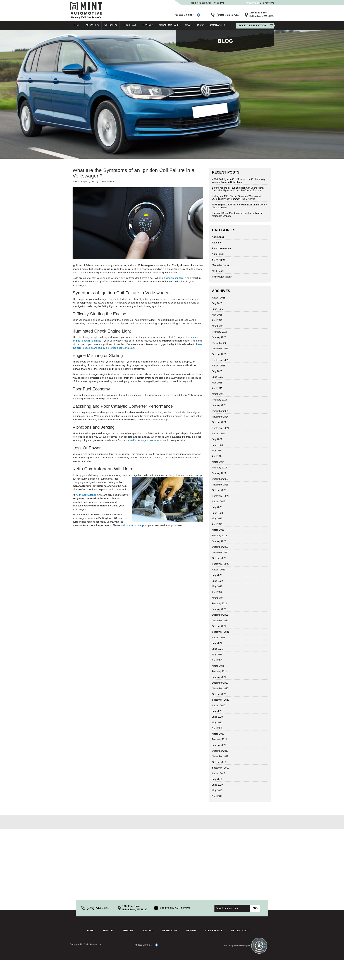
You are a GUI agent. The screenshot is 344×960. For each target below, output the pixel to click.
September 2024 (220, 428)
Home (76, 25)
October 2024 (219, 422)
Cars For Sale (169, 25)
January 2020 (219, 745)
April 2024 (217, 456)
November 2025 (220, 348)
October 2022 (219, 558)
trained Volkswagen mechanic (143, 440)
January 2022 (219, 609)
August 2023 (218, 501)
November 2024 (220, 416)
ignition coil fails (174, 277)
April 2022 (217, 592)
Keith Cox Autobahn (87, 494)
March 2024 (218, 462)
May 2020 (217, 722)
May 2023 (217, 518)
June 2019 (217, 784)
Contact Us (218, 25)
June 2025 (217, 377)
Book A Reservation (252, 25)
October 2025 (219, 354)
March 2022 (218, 598)
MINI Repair (218, 271)
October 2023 (219, 490)
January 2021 (219, 677)
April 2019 (217, 796)
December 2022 (220, 547)
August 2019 (218, 773)
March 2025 (218, 394)
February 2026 (219, 331)
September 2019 (220, 767)
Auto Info (216, 242)
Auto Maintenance (221, 248)
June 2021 (217, 649)
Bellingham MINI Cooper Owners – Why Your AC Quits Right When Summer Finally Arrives (237, 197)
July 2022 (217, 575)
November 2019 (220, 756)
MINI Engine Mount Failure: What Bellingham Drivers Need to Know (239, 206)
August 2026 (218, 297)
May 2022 (217, 586)
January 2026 (219, 337)
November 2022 (220, 552)
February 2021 (219, 671)
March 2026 (218, 326)
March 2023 (218, 529)
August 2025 (218, 365)
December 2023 (220, 479)
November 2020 (220, 688)
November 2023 (220, 484)
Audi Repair (218, 237)
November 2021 (220, 620)
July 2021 (217, 643)
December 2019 (220, 751)
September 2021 (220, 631)
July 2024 (217, 439)
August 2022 (218, 569)
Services (92, 25)
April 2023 (217, 524)
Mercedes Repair (221, 265)
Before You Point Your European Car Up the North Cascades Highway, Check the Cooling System (238, 189)
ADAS (188, 25)
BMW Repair (218, 259)
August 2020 (218, 705)
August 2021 (218, 637)
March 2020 (218, 734)
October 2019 (219, 762)
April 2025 (217, 388)
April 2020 (217, 728)
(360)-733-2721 (227, 14)
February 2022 (219, 603)
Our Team (129, 25)
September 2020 (220, 699)
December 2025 (220, 343)
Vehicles (110, 25)
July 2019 (217, 779)
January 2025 (219, 405)
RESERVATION (169, 930)
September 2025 (220, 360)
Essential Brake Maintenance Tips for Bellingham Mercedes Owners (237, 214)
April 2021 (217, 660)
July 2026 (217, 303)
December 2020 (220, 682)
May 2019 (217, 790)
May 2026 (217, 314)
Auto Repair (218, 254)
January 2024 (219, 473)
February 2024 (219, 467)
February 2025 (219, 399)
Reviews (147, 25)
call (123, 525)
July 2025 (217, 371)
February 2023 (219, 535)
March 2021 (218, 666)
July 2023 (217, 507)
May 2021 (217, 654)
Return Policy (240, 930)
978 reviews (266, 2)
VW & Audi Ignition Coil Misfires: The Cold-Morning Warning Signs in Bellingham (238, 180)
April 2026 (217, 320)
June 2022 (217, 581)
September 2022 (220, 564)
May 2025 (217, 382)
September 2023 (220, 496)
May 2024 (217, 450)
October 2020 (219, 694)
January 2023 (219, 541)
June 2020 (217, 716)
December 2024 (220, 411)
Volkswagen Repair (222, 276)
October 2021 (219, 626)
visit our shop (136, 525)
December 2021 (220, 614)
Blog (200, 25)
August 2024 (218, 433)
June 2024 (217, 445)
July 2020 (217, 711)
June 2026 (217, 309)
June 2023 (217, 513)
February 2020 (219, 739)
